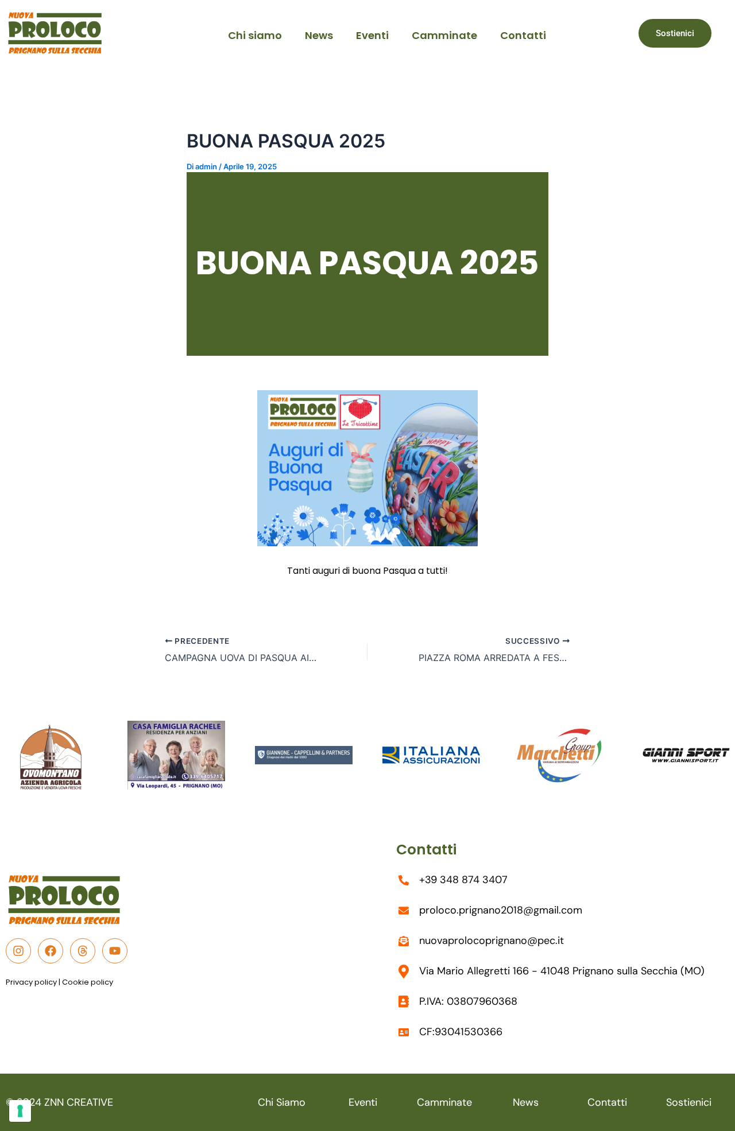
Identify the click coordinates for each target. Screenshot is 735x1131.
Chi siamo (255, 35)
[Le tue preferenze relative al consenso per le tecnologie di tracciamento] (20, 1111)
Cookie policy (87, 982)
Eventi (372, 35)
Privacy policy (31, 982)
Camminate (444, 35)
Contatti (523, 35)
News (319, 35)
